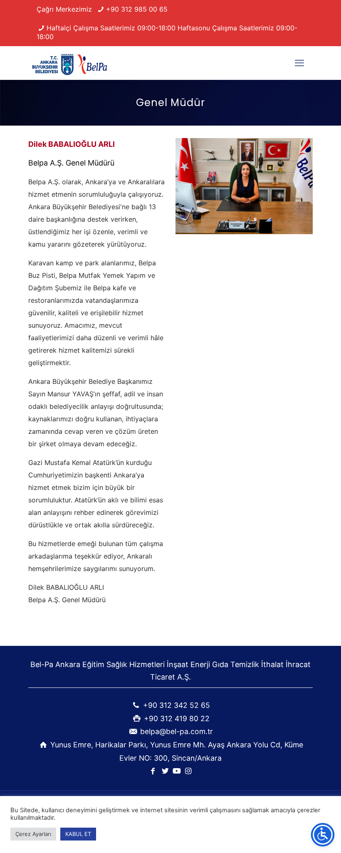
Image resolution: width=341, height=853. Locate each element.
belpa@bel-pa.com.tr (176, 731)
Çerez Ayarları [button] (33, 834)
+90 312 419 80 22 (177, 718)
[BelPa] (70, 62)
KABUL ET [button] (78, 834)
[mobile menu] (299, 63)
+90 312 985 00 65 (137, 9)
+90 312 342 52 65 (176, 705)
